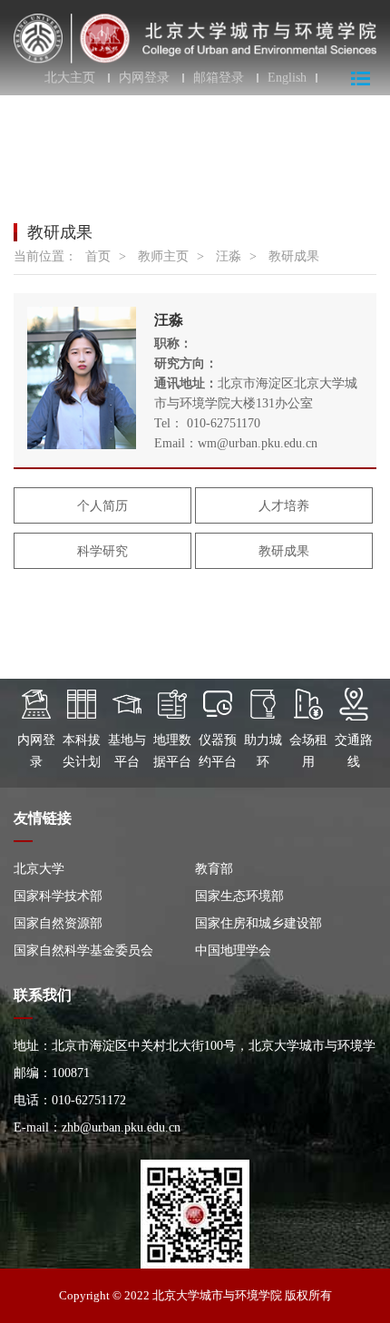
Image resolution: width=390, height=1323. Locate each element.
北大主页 (69, 78)
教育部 (214, 869)
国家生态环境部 (239, 896)
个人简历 (102, 506)
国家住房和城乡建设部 (258, 923)
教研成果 (293, 256)
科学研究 (102, 551)
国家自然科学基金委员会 (83, 950)
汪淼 (228, 256)
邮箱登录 (218, 78)
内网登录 (144, 78)
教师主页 (163, 256)
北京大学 (39, 869)
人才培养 (283, 506)
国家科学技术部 (58, 896)
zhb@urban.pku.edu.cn (121, 1127)
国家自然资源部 (58, 923)
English (287, 78)
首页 (98, 256)
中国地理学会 (233, 950)
